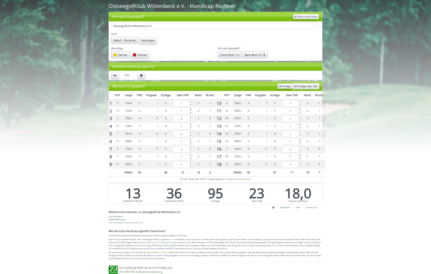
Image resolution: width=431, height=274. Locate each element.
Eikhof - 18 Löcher (124, 40)
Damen (142, 55)
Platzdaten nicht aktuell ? (238, 179)
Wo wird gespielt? (229, 48)
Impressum (311, 207)
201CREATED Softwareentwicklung (140, 272)
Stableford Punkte (159, 252)
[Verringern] (190, 104)
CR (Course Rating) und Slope (164, 242)
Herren (122, 55)
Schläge (286, 86)
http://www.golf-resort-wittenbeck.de (126, 222)
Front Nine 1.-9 (229, 55)
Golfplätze (285, 207)
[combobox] (113, 26)
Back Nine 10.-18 (255, 55)
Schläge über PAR (307, 86)
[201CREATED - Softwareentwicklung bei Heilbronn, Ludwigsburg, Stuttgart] (113, 269)
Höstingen (148, 40)
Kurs (114, 34)
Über (297, 207)
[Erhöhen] (190, 101)
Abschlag (117, 48)
